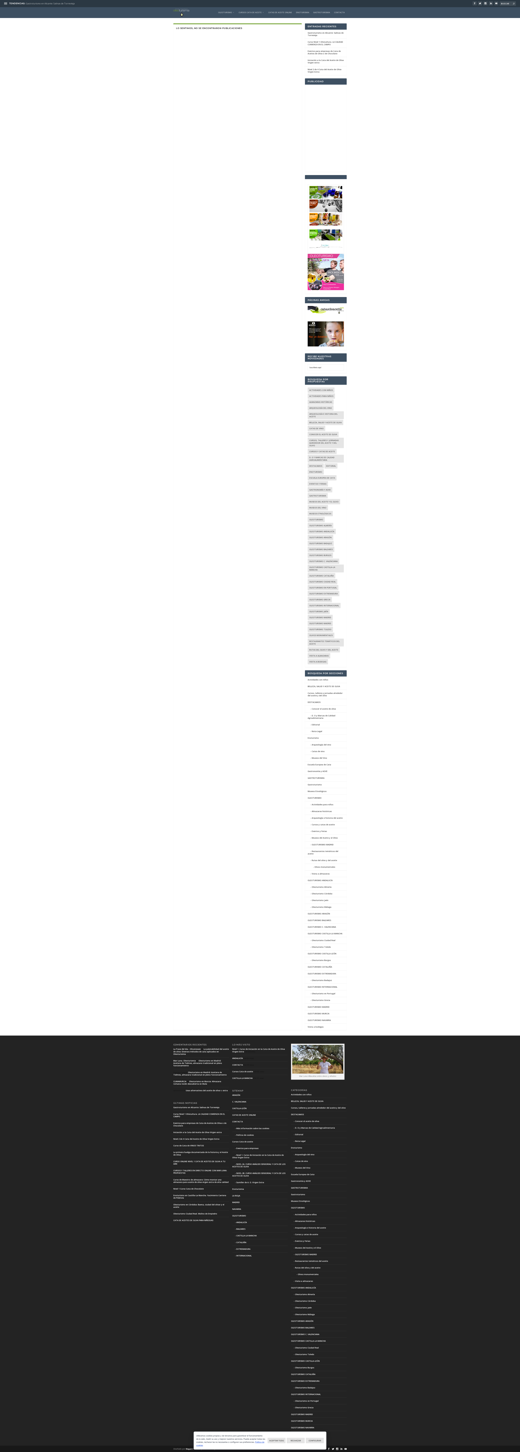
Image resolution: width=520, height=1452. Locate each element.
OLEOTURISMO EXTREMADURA (323, 593)
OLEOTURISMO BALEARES (321, 549)
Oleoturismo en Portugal (323, 587)
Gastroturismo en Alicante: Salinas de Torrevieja (326, 34)
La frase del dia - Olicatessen (187, 1049)
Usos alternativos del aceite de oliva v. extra (207, 1090)
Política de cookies (245, 1135)
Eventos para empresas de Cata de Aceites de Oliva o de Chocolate (324, 52)
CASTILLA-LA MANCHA (242, 1078)
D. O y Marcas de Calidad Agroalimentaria (321, 458)
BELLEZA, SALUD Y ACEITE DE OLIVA (325, 422)
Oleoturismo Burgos (320, 555)
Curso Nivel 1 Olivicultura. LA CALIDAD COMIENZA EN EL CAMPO (325, 43)
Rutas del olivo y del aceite (323, 649)
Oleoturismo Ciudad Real (322, 581)
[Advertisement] (328, 128)
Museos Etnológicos (320, 513)
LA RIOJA (236, 1195)
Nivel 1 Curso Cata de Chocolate (188, 1188)
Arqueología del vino (320, 408)
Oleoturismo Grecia (319, 599)
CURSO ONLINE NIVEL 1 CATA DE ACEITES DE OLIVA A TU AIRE (199, 1162)
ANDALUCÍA (237, 1058)
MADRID (236, 1202)
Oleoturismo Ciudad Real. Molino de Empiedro (195, 1213)
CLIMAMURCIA (179, 1081)
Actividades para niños (321, 396)
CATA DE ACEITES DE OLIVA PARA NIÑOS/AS (193, 1220)
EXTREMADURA (243, 1249)
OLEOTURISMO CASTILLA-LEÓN (322, 953)
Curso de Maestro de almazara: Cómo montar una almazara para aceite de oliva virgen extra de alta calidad (201, 1180)
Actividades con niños (321, 390)
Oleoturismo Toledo (320, 629)
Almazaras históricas (320, 402)
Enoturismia (302, 12)
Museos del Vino (317, 507)
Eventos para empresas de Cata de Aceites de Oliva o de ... (55, 3)
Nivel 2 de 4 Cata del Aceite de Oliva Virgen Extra (324, 70)
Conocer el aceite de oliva (323, 434)
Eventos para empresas (247, 1148)
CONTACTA (339, 12)
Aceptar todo (276, 1440)
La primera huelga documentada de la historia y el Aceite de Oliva (200, 1153)
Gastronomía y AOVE (320, 489)
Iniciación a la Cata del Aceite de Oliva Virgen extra (326, 61)
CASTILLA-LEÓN (239, 1108)
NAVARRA (236, 1209)
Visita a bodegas (317, 661)
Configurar (315, 1440)
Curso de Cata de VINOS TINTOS (188, 1145)
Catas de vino (316, 428)
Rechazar (296, 1440)
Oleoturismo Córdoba (322, 893)
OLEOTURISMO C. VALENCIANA (323, 561)
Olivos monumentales (321, 635)
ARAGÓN (236, 1095)
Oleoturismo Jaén (318, 611)
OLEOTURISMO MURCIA (318, 1013)
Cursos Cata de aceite (250, 12)
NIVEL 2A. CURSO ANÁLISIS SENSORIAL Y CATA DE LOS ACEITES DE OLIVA (258, 1165)
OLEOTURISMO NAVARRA (319, 1020)
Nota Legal (317, 731)
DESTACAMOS (315, 466)
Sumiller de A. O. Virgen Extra (250, 1182)
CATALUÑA (241, 1242)
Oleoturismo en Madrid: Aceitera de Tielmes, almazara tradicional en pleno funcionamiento (197, 1063)
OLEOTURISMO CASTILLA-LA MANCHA (322, 568)
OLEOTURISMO (225, 12)
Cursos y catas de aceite (322, 451)
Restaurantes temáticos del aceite (324, 642)
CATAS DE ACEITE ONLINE (280, 12)
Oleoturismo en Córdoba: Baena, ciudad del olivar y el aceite (198, 1205)
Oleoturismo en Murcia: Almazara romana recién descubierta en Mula (197, 1082)
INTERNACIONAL (244, 1255)
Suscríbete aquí (315, 367)
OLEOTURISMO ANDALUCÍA (321, 531)
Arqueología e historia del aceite (323, 415)
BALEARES (240, 1229)
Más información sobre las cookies (252, 1128)
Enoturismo (315, 472)
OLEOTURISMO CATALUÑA (321, 575)
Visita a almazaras (319, 655)
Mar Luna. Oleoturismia (184, 1060)
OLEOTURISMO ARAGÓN (320, 537)
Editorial (331, 466)
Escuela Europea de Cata (322, 478)
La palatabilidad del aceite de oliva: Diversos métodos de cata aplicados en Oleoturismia (201, 1051)
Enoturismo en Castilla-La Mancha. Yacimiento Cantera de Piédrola (199, 1196)
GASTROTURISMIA (321, 12)
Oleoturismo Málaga (321, 907)
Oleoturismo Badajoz (320, 543)
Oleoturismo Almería (320, 525)
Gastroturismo (315, 784)
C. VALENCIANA (239, 1101)
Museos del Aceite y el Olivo (324, 501)
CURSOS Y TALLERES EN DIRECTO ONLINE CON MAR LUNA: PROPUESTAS (200, 1171)
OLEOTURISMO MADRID (320, 617)
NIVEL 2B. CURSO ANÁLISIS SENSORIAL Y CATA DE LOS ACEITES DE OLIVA (258, 1174)
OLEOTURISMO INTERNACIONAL (324, 605)
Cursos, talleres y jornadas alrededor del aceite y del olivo (324, 443)
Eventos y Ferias (317, 484)
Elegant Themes (193, 1449)
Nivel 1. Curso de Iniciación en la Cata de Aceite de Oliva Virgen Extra (258, 1050)
